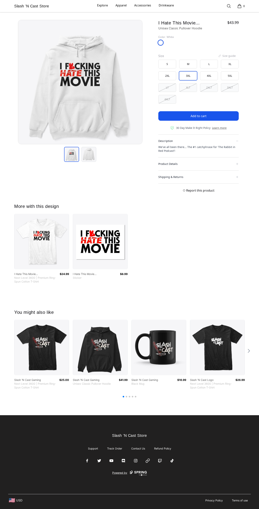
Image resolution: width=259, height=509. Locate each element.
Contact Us (138, 448)
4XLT (167, 99)
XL (229, 64)
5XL (230, 76)
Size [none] (161, 56)
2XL (167, 76)
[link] (41, 241)
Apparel (121, 5)
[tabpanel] (80, 82)
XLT (188, 87)
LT (167, 87)
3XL (188, 76)
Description (165, 141)
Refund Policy (162, 448)
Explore (102, 5)
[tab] (71, 154)
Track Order (114, 448)
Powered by (119, 472)
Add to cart (198, 116)
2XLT (209, 87)
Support (93, 448)
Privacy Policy (214, 500)
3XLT (230, 87)
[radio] (167, 64)
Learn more (219, 128)
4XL (209, 76)
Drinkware (166, 5)
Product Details (168, 164)
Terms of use (240, 500)
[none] (227, 56)
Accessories (142, 5)
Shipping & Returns (170, 177)
